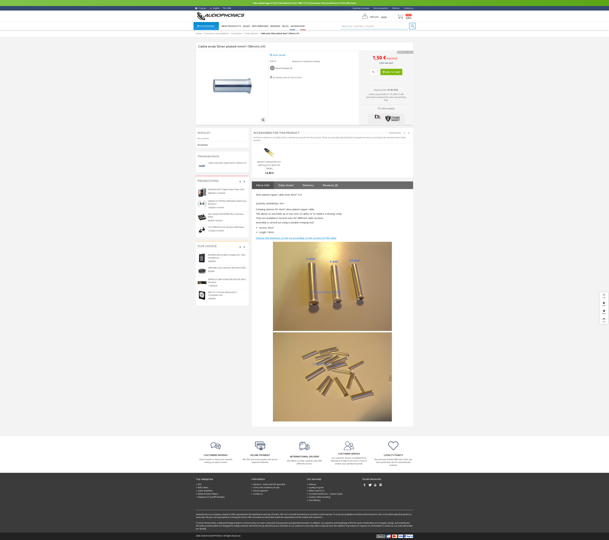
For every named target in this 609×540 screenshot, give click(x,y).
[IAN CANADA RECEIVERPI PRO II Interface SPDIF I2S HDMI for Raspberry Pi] (202, 217)
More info (262, 185)
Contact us (408, 8)
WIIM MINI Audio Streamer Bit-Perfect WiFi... (227, 267)
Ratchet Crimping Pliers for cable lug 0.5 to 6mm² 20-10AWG (269, 165)
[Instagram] (381, 485)
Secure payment (380, 8)
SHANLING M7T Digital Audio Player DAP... (227, 189)
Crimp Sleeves (251, 33)
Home (199, 33)
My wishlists (202, 144)
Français (202, 8)
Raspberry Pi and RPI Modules (210, 497)
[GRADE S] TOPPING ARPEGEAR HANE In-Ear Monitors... (227, 202)
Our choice (207, 246)
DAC (199, 484)
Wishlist (203, 132)
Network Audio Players (207, 493)
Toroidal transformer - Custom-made (324, 493)
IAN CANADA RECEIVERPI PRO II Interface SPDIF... (226, 215)
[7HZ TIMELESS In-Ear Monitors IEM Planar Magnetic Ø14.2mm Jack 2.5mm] (202, 230)
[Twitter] (370, 485)
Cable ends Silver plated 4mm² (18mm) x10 (227, 163)
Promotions (208, 181)
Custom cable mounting (318, 497)
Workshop (298, 26)
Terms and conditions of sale (265, 487)
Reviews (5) (330, 185)
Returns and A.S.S (315, 490)
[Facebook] (364, 485)
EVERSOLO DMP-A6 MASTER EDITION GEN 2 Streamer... (227, 281)
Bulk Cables (202, 487)
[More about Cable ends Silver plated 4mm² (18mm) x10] (201, 166)
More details (279, 55)
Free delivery (313, 500)
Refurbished (260, 26)
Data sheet (286, 185)
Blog (285, 26)
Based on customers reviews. (305, 61)
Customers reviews (360, 8)
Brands (275, 26)
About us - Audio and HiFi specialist (268, 484)
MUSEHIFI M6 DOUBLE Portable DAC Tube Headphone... (226, 256)
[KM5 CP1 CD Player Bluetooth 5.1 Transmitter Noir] (202, 295)
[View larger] (263, 120)
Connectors (236, 33)
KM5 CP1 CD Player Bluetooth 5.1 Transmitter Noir (223, 293)
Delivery (395, 8)
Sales (246, 26)
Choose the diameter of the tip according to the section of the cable (296, 238)
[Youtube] (375, 485)
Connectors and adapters (216, 33)
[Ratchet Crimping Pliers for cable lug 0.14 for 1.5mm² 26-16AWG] (269, 152)
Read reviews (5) (284, 68)
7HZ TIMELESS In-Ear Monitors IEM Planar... (227, 227)
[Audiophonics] (221, 16)
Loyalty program (315, 487)
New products (231, 26)
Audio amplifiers (204, 490)
